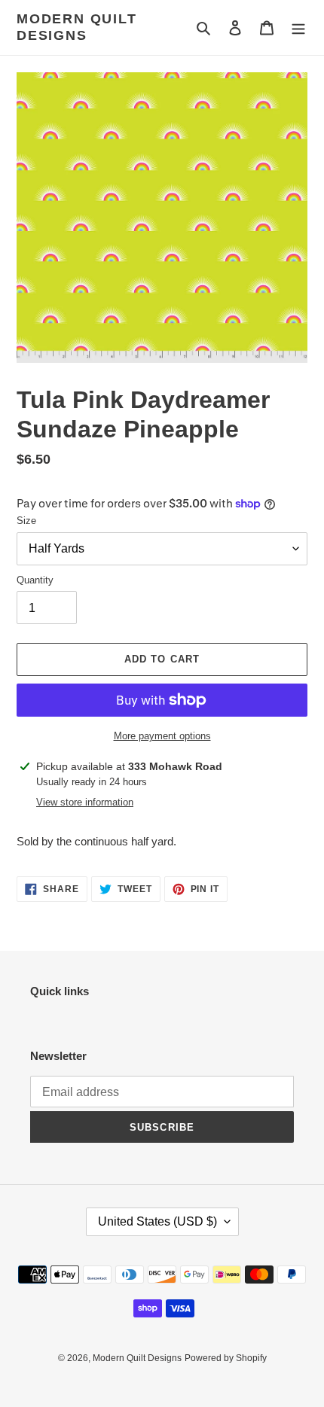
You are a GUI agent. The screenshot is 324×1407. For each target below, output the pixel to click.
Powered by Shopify (226, 1358)
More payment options (162, 736)
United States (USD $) (157, 1221)
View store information (84, 802)
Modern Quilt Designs (77, 27)
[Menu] (298, 27)
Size (26, 520)
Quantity (35, 580)
